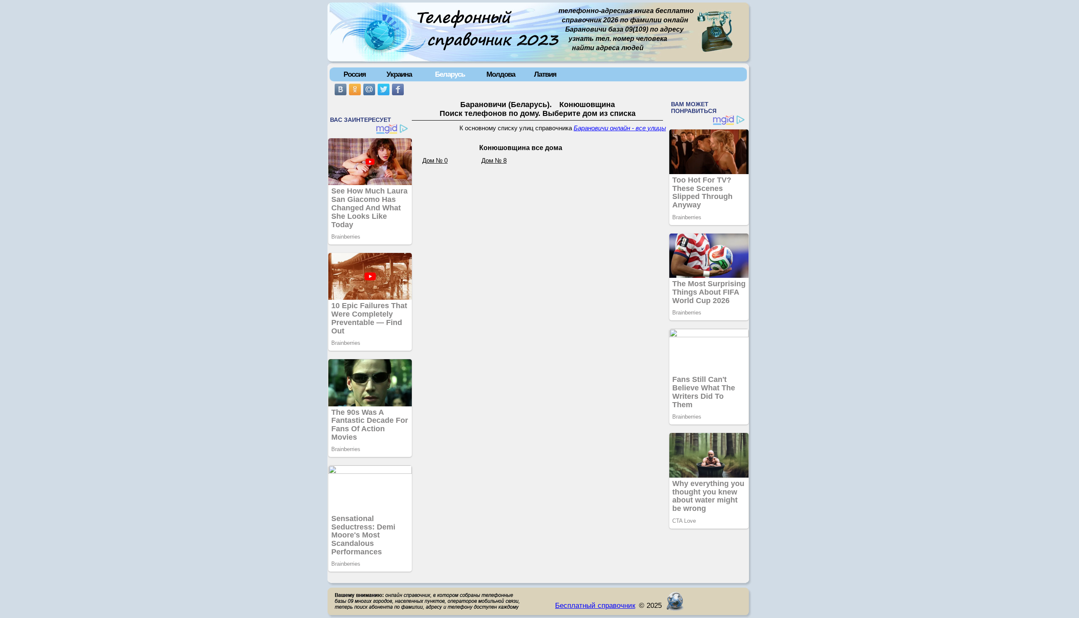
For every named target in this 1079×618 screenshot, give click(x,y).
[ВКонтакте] (340, 89)
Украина (399, 74)
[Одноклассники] (355, 89)
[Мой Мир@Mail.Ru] (369, 89)
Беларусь (450, 74)
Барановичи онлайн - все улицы (620, 128)
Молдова (500, 74)
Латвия (545, 74)
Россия (355, 74)
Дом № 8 (494, 160)
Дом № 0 (435, 160)
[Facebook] (398, 89)
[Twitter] (383, 89)
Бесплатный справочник (595, 605)
